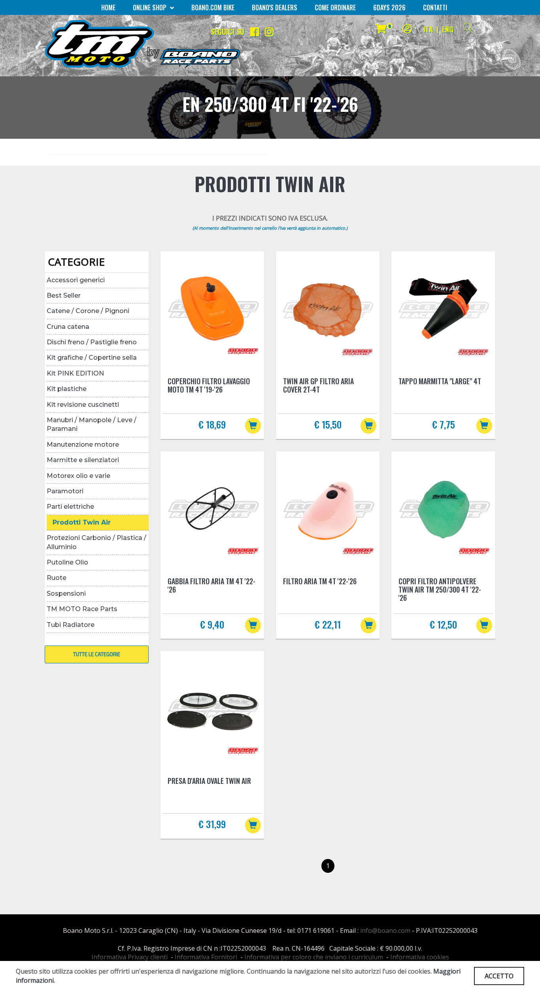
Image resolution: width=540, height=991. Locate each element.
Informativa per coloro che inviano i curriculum (313, 957)
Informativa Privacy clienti (129, 957)
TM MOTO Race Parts (82, 609)
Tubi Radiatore (70, 625)
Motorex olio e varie (78, 475)
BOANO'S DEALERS (274, 7)
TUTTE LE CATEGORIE (96, 654)
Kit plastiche (67, 389)
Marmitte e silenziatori (83, 460)
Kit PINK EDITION (75, 373)
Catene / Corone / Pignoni (88, 311)
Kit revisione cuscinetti (83, 404)
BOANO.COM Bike (212, 7)
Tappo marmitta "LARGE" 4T (439, 381)
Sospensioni (66, 593)
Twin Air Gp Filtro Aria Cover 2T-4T (318, 385)
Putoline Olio (67, 562)
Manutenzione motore (83, 444)
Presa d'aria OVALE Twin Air (209, 781)
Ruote (56, 577)
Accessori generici (76, 280)
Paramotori (65, 491)
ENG (447, 29)
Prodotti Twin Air (82, 522)
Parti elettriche (70, 506)
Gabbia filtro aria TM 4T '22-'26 (211, 585)
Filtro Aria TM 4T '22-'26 (320, 581)
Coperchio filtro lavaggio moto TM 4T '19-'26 (209, 385)
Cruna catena (68, 326)
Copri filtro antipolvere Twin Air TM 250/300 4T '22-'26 (439, 589)
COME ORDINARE (335, 7)
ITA (428, 29)
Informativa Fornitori (206, 957)
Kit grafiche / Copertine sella (92, 357)
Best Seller (64, 295)
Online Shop (150, 7)
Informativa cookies (419, 957)
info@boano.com (385, 930)
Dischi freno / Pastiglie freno (92, 342)
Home (108, 7)
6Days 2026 (389, 7)
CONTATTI (435, 7)
